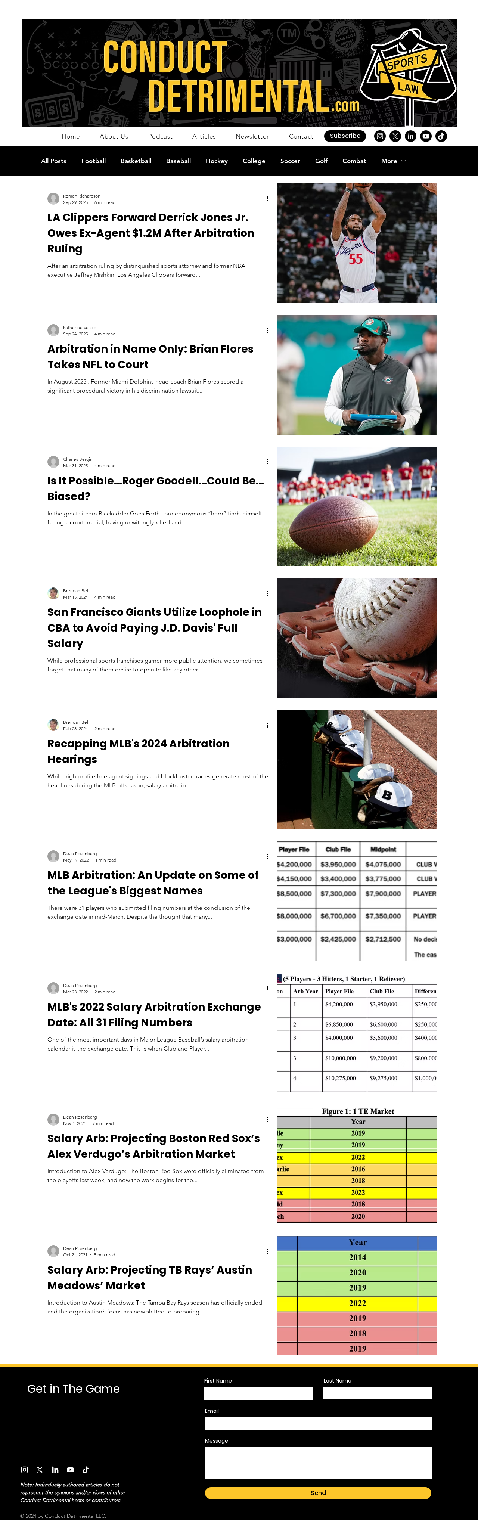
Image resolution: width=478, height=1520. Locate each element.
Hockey (217, 161)
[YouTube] (426, 136)
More (389, 161)
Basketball (136, 161)
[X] (395, 136)
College (254, 161)
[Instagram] (380, 136)
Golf (321, 161)
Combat (354, 161)
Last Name (337, 1380)
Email (212, 1411)
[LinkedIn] (410, 136)
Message (216, 1440)
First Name (218, 1380)
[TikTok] (441, 136)
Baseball (178, 161)
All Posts (53, 161)
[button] (345, 136)
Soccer (290, 161)
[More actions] (270, 198)
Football (93, 161)
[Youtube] (70, 1470)
